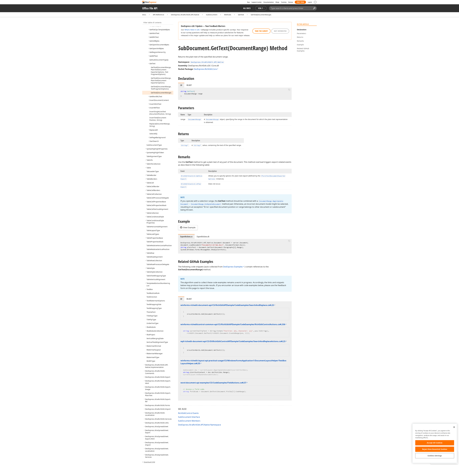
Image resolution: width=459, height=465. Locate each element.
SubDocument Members (189, 420)
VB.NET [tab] (189, 85)
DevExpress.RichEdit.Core (205, 69)
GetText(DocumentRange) (261, 15)
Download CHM (149, 462)
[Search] (314, 8)
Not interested (280, 31)
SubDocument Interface (189, 417)
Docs (144, 15)
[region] (434, 443)
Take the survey (261, 31)
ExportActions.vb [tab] (203, 236)
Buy (248, 2)
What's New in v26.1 (193, 30)
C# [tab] (181, 85)
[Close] (454, 427)
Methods (227, 15)
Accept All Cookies (435, 443)
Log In (310, 2)
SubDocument (211, 15)
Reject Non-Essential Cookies (434, 449)
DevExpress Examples (233, 266)
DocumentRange (190, 94)
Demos (290, 2)
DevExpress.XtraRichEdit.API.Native (185, 15)
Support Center (256, 2)
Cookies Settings (435, 456)
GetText (241, 15)
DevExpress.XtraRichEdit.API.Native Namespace (199, 424)
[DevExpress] (149, 2)
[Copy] (289, 89)
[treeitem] (159, 29)
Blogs (277, 2)
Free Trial (300, 2)
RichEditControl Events (188, 413)
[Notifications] (315, 2)
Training (283, 2)
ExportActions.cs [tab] (186, 236)
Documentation (268, 2)
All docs (247, 8)
